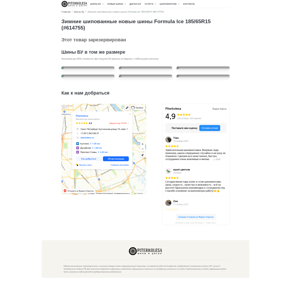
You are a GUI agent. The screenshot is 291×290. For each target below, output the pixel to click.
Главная (65, 11)
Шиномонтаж (168, 3)
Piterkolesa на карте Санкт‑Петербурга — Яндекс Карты (195, 223)
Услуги (149, 3)
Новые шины (115, 3)
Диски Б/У (135, 3)
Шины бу (79, 11)
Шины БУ (96, 3)
